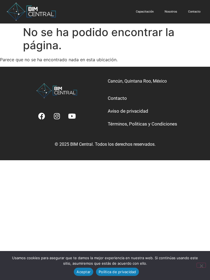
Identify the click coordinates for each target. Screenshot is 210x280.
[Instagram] (57, 116)
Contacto (194, 11)
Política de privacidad (117, 272)
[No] (201, 265)
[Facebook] (42, 116)
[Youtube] (72, 116)
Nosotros (171, 11)
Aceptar (84, 272)
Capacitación (145, 11)
